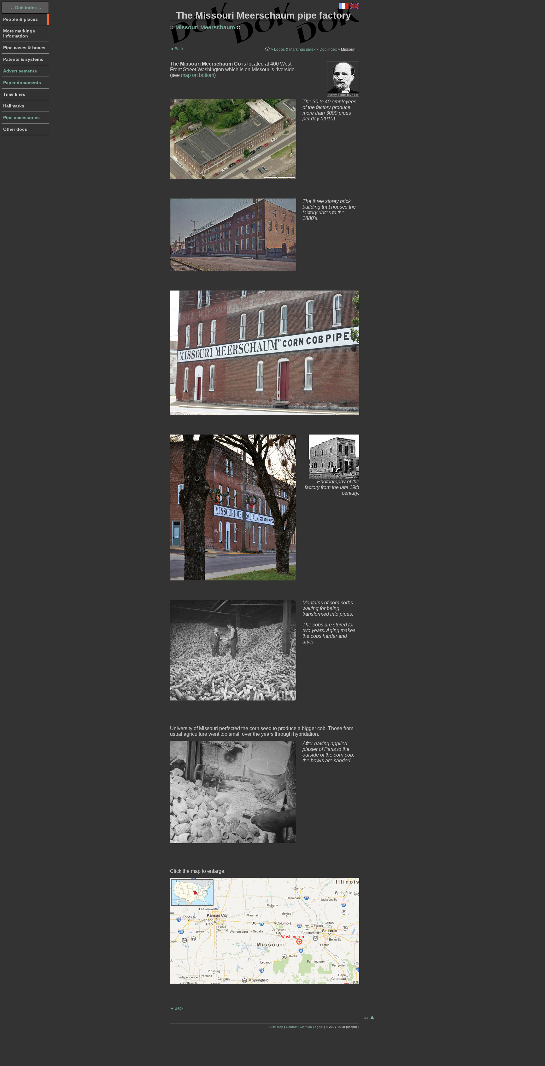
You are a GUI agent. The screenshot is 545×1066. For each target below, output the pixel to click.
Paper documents (22, 82)
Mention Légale (311, 1027)
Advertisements (20, 70)
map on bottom (197, 75)
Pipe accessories (21, 117)
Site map (276, 1027)
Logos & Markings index (294, 49)
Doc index (328, 49)
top (369, 1017)
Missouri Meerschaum (205, 27)
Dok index (26, 7)
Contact (291, 1027)
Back (176, 49)
